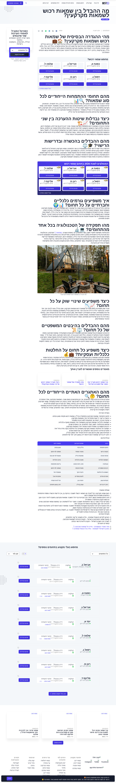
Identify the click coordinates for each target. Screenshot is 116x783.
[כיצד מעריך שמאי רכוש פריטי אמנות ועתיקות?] (49, 376)
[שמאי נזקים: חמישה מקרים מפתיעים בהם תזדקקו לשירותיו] (58, 719)
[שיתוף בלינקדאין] (49, 31)
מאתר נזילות (61, 765)
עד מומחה (62, 773)
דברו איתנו (46, 3)
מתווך (63, 768)
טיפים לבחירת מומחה (68, 3)
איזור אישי (31, 763)
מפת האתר (30, 768)
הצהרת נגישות (14, 770)
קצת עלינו (89, 3)
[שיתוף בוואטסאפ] (46, 31)
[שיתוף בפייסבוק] (56, 31)
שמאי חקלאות (45, 761)
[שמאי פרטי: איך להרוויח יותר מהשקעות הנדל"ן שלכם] (23, 719)
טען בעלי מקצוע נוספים (59, 694)
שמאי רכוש (105, 19)
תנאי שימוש (15, 768)
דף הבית (96, 3)
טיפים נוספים (58, 742)
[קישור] (38, 31)
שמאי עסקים (77, 768)
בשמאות (59, 233)
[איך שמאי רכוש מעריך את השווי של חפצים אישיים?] (97, 376)
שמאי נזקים (46, 768)
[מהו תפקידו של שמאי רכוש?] (73, 376)
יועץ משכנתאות (60, 763)
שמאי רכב (77, 761)
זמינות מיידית (97, 71)
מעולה (9, 778)
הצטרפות (16, 763)
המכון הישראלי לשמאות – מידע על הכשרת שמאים (91, 529)
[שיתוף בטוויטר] (53, 31)
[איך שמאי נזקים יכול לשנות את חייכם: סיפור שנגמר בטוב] (93, 719)
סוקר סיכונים (61, 770)
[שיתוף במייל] (42, 31)
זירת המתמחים (55, 3)
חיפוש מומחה (80, 3)
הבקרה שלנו (15, 765)
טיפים (32, 765)
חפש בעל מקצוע (19, 54)
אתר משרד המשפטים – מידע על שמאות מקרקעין (92, 527)
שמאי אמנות (77, 765)
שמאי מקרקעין (45, 765)
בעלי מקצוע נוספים (45, 88)
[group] (42, 568)
